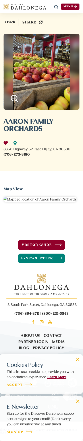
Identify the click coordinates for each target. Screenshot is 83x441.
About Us (30, 335)
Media (58, 341)
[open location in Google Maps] (40, 199)
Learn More (56, 377)
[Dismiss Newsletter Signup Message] (77, 401)
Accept (15, 385)
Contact (53, 335)
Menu (68, 6)
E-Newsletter (37, 258)
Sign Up (15, 432)
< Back (9, 22)
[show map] (15, 143)
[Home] (25, 7)
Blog (24, 347)
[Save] (6, 143)
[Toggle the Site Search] (56, 6)
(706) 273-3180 (17, 154)
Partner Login (33, 341)
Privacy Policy (48, 347)
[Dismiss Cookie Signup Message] (77, 359)
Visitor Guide (37, 245)
